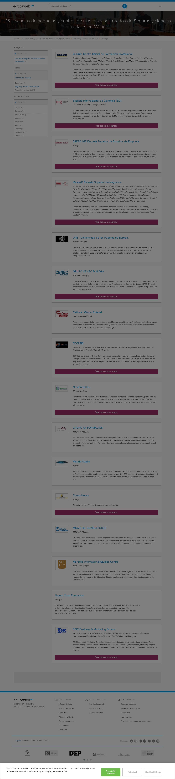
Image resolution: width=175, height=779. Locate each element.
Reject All (132, 772)
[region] (87, 771)
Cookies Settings (153, 772)
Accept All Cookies (111, 772)
